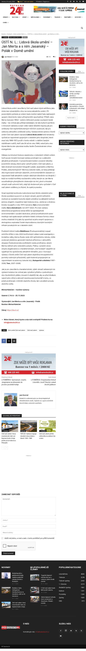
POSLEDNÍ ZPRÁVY (67, 71)
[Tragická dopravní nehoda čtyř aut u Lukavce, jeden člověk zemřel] (34, 577)
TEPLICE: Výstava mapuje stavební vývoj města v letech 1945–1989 (28, 436)
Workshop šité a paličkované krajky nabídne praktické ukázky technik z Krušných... (17, 577)
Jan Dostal (8, 57)
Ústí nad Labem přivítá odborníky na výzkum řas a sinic (47, 436)
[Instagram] (70, 1)
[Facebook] (67, 1)
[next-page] (6, 447)
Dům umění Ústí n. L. (19, 34)
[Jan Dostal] (3, 57)
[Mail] (74, 1)
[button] (81, 28)
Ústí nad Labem (32, 330)
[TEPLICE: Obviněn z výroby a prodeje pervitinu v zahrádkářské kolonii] (63, 94)
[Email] (9, 341)
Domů (3, 34)
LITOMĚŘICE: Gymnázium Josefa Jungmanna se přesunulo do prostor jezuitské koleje (14, 382)
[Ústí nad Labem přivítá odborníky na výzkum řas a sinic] (47, 426)
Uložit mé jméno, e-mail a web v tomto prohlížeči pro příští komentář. (29, 538)
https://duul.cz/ (12, 310)
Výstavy (25, 37)
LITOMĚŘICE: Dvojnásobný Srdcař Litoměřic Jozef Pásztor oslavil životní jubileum (43, 382)
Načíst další (71, 118)
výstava (41, 330)
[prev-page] (3, 447)
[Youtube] (83, 1)
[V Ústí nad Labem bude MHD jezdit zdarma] (34, 590)
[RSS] (77, 1)
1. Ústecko (5, 37)
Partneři (9, 34)
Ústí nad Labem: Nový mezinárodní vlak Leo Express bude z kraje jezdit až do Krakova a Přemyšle (9, 438)
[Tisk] (14, 341)
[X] (80, 1)
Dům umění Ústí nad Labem (16, 330)
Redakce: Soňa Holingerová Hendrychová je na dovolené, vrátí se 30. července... (76, 81)
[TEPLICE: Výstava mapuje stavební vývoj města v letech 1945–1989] (28, 426)
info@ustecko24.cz (12, 322)
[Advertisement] (29, 472)
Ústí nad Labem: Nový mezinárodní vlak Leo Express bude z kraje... (19, 605)
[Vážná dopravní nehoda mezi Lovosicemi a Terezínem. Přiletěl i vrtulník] (34, 599)
